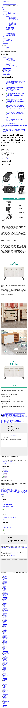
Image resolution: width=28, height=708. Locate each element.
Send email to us (4, 158)
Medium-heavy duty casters (15, 25)
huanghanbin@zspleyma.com (9, 4)
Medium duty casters (10, 33)
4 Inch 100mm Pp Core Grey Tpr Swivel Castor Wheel (12, 421)
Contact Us (5, 43)
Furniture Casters (12, 17)
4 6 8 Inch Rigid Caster (5, 490)
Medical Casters (12, 18)
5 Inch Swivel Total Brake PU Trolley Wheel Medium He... (14, 83)
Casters (7, 16)
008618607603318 (7, 527)
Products (5, 14)
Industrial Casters (12, 24)
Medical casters (9, 32)
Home (4, 9)
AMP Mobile (14, 489)
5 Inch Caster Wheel (15, 490)
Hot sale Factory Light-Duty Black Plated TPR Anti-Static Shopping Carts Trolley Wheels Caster (13, 413)
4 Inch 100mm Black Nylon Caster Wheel (10, 420)
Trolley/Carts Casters (13, 19)
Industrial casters (9, 29)
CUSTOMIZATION (10, 13)
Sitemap (9, 489)
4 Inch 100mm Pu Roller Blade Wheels (9, 422)
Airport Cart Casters (10, 35)
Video (4, 36)
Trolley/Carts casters (10, 34)
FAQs (4, 41)
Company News (9, 39)
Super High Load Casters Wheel (11, 492)
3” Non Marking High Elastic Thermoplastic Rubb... (12, 90)
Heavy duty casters (10, 28)
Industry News (9, 40)
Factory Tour (9, 12)
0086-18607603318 (7, 461)
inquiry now (3, 486)
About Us (5, 11)
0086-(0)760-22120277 (8, 506)
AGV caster (11, 22)
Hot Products (3, 489)
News (4, 38)
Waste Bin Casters (13, 20)
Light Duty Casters (13, 23)
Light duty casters (10, 30)
